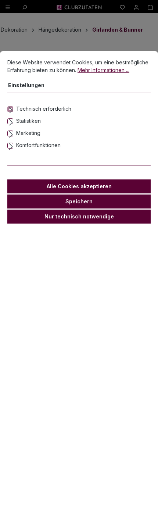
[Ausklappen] (79, 108)
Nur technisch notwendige (79, 216)
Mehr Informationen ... (103, 70)
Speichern (79, 201)
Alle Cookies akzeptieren (79, 186)
